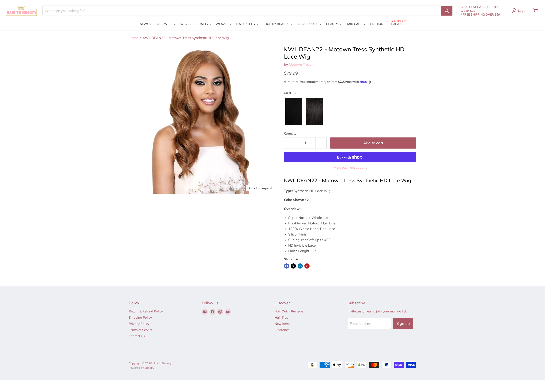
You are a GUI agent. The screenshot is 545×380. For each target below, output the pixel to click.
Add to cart (373, 142)
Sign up (403, 323)
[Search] (446, 11)
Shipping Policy (140, 317)
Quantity (290, 133)
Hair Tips (281, 317)
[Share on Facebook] (286, 266)
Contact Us (137, 336)
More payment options (350, 167)
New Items (282, 324)
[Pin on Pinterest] (307, 266)
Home (133, 38)
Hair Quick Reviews (289, 311)
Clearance (282, 330)
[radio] (293, 111)
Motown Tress (300, 64)
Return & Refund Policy (146, 311)
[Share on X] (293, 266)
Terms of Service (141, 330)
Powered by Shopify (141, 367)
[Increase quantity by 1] (321, 143)
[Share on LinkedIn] (300, 266)
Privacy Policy (139, 324)
